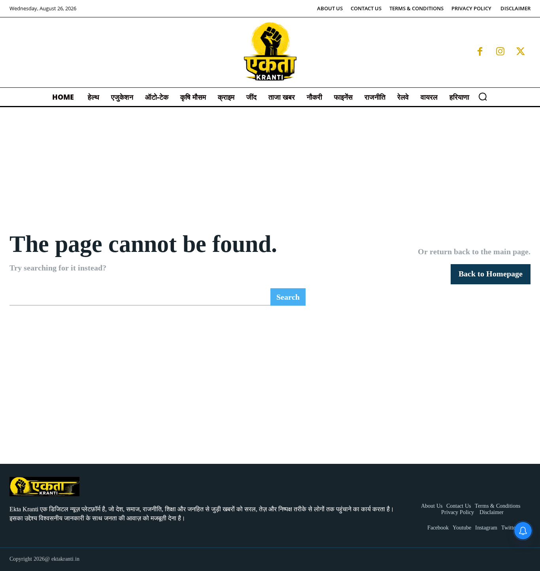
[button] (482, 96)
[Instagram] (500, 52)
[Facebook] (480, 52)
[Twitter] (521, 52)
